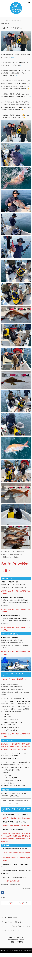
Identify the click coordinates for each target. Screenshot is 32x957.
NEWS (2, 23)
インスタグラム (7, 930)
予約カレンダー (19, 922)
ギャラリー (5, 926)
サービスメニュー (7, 922)
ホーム (4, 918)
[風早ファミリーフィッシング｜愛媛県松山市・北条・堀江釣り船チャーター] (16, 8)
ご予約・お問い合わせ (17, 926)
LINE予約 (16, 930)
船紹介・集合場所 (13, 918)
